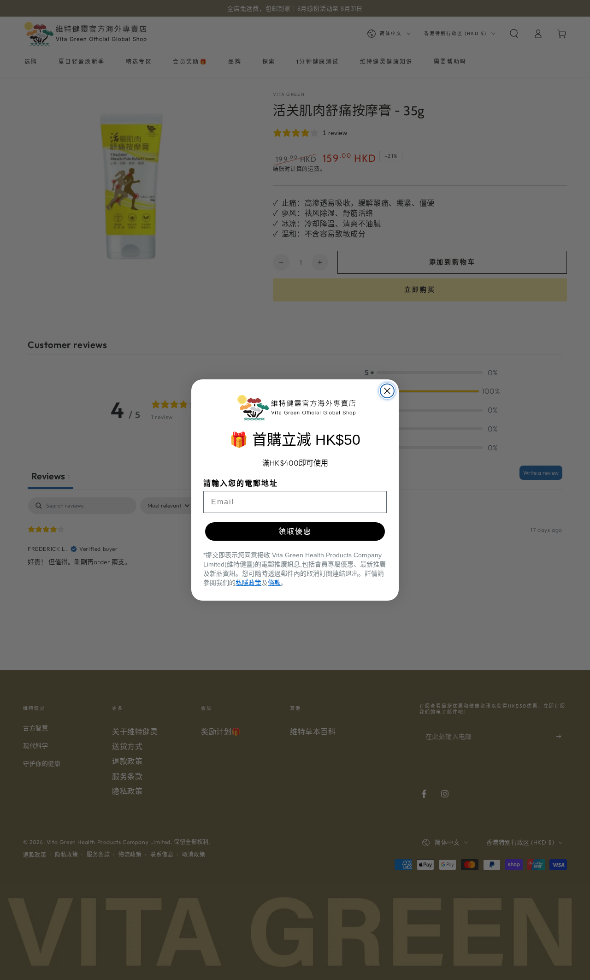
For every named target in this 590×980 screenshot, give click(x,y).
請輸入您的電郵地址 (240, 483)
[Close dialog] (387, 391)
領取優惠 (295, 531)
